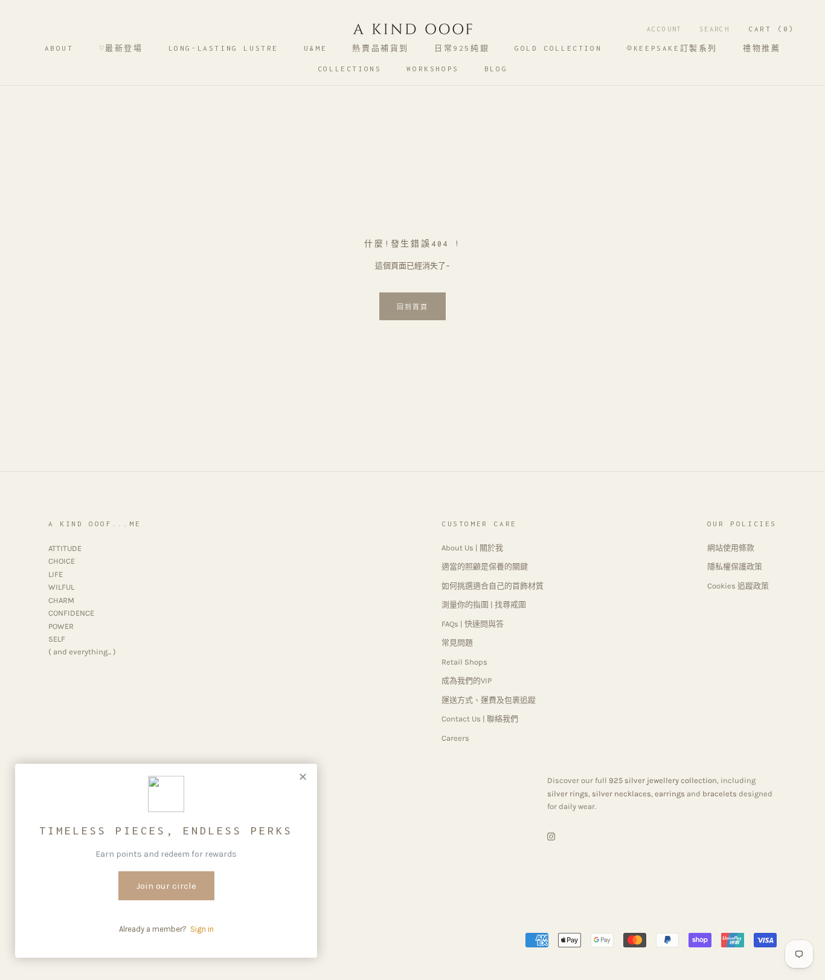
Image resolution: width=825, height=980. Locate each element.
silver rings (567, 793)
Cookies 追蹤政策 (738, 585)
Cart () (771, 29)
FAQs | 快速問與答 (472, 623)
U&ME (315, 48)
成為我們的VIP (466, 680)
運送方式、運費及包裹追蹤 (488, 699)
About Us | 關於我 (472, 547)
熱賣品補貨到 (380, 48)
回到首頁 (413, 307)
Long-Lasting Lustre (223, 48)
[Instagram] (551, 836)
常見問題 (457, 642)
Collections (350, 69)
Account (664, 29)
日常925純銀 (461, 48)
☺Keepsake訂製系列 (672, 48)
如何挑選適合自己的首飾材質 (492, 585)
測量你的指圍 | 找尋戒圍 (483, 604)
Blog (495, 69)
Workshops (432, 69)
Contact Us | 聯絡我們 (479, 718)
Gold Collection (558, 48)
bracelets (719, 793)
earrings (670, 793)
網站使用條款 (730, 547)
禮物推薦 (761, 48)
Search (714, 29)
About (59, 48)
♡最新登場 (121, 48)
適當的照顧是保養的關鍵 (484, 566)
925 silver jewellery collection (663, 780)
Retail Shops (464, 661)
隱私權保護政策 (734, 566)
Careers (455, 738)
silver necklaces (621, 793)
